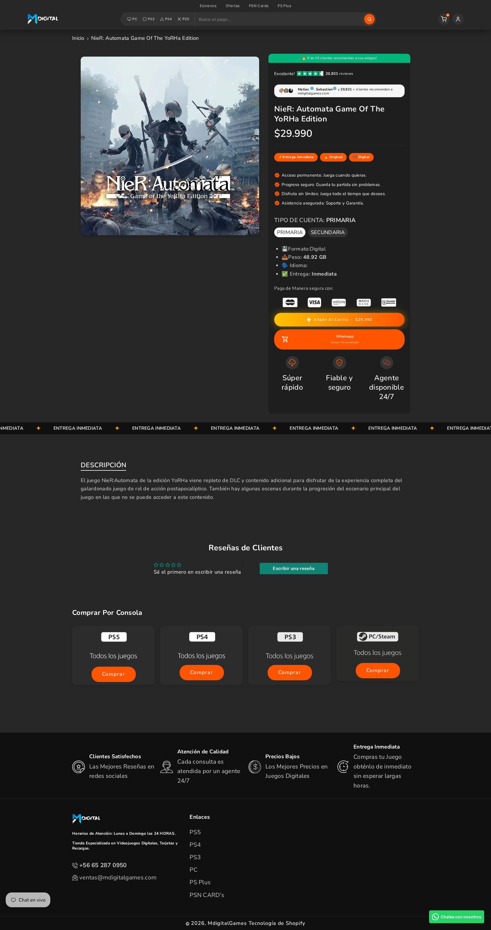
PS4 (168, 19)
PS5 (185, 19)
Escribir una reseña (294, 568)
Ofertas (233, 5)
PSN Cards (259, 5)
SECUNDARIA (328, 232)
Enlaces (200, 817)
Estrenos (208, 5)
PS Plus (284, 5)
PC (135, 19)
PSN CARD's (207, 895)
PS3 (151, 19)
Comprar (113, 674)
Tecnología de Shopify (277, 923)
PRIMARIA (290, 232)
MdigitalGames (227, 923)
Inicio (78, 38)
